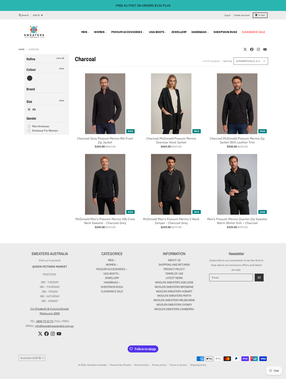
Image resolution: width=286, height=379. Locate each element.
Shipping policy (198, 364)
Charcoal (29, 78)
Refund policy (141, 364)
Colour (31, 69)
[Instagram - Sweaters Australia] (258, 49)
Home (21, 49)
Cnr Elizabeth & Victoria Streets (49, 308)
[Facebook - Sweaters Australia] (251, 49)
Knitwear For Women (45, 130)
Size (29, 101)
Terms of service (178, 364)
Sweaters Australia (97, 364)
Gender (31, 118)
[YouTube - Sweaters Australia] (265, 49)
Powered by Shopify (120, 364)
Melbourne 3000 (50, 313)
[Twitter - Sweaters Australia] (245, 49)
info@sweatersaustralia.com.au (54, 326)
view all (60, 58)
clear (61, 68)
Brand (30, 89)
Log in (227, 15)
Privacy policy (159, 364)
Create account (242, 15)
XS (34, 109)
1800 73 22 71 (44, 321)
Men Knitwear (40, 126)
